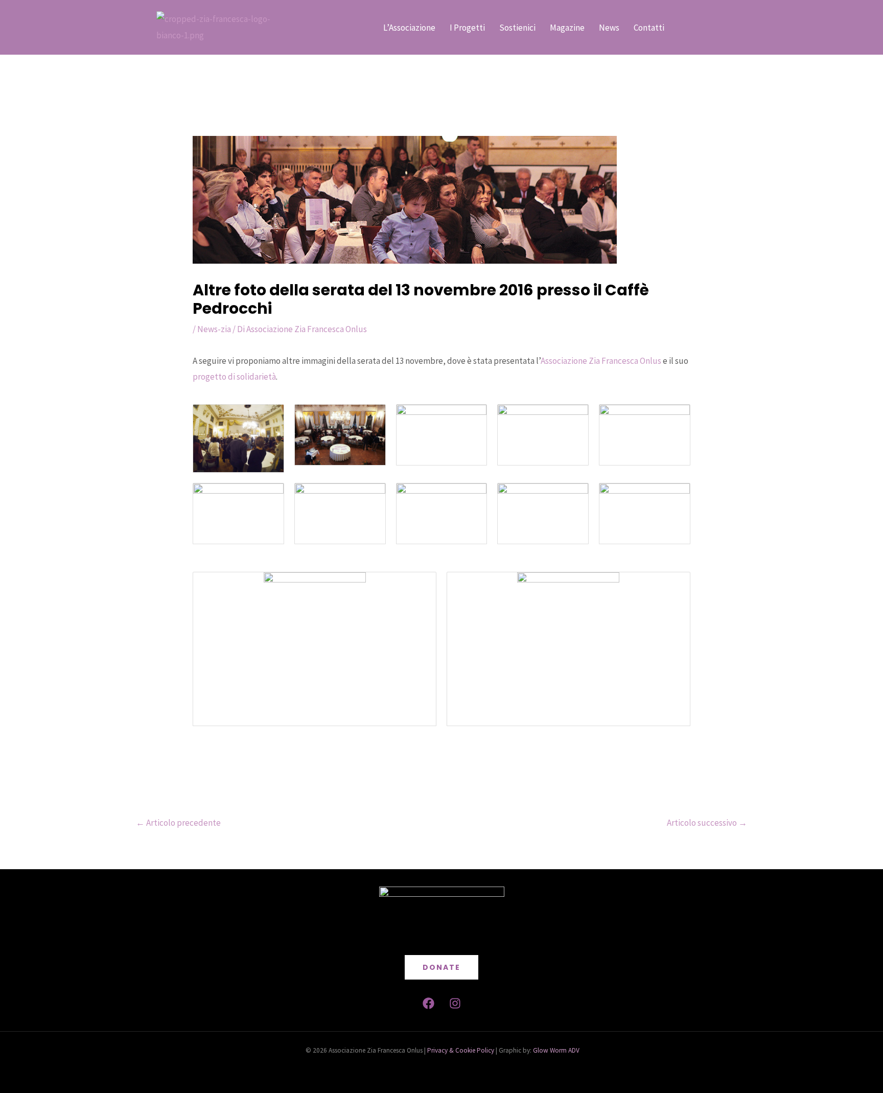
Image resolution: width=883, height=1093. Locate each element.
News (609, 27)
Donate (441, 967)
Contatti (649, 27)
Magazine (567, 27)
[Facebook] (428, 1003)
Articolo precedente (178, 822)
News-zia (214, 329)
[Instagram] (455, 1003)
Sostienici (517, 27)
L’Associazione (409, 27)
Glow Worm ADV (555, 1050)
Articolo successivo (707, 822)
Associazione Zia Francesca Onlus (601, 360)
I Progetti (467, 27)
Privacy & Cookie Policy (460, 1050)
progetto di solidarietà (234, 376)
